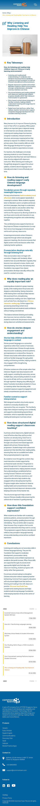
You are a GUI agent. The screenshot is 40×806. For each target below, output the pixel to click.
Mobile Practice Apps (9, 746)
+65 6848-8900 (12, 765)
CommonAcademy (8, 736)
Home (4, 13)
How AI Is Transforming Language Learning (20, 625)
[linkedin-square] (3, 785)
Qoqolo (5, 728)
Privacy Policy (7, 798)
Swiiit (4, 741)
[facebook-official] (8, 785)
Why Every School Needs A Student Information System (20, 636)
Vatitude (5, 743)
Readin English (7, 733)
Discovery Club (7, 738)
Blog (8, 13)
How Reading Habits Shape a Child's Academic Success (20, 647)
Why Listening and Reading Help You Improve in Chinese (19, 15)
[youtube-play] (13, 785)
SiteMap (5, 795)
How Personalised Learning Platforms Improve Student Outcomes (20, 659)
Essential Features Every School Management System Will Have (20, 615)
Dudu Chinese (7, 730)
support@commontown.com (17, 770)
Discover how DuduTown (19, 586)
